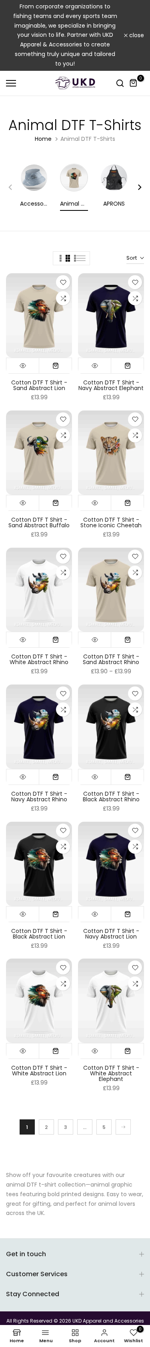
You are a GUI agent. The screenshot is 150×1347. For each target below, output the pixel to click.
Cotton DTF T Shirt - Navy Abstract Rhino (39, 796)
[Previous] (14, 187)
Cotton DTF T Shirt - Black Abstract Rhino (111, 796)
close (136, 35)
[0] (133, 83)
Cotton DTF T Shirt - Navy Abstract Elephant (111, 385)
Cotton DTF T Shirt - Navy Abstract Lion (111, 934)
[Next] (136, 187)
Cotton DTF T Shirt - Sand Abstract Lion (39, 385)
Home (43, 139)
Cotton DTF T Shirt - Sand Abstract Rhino (111, 659)
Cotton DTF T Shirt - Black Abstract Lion (39, 934)
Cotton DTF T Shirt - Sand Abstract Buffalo (39, 522)
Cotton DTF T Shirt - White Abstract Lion (39, 1070)
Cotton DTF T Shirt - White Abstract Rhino (39, 659)
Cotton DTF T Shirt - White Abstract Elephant (111, 1073)
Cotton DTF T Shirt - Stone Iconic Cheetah (111, 522)
